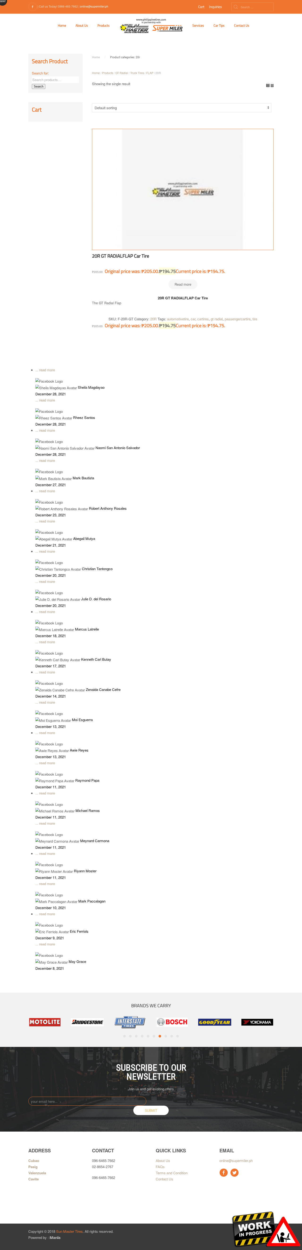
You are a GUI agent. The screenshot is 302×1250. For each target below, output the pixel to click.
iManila (55, 1237)
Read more (183, 284)
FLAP (149, 73)
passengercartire (238, 318)
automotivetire (178, 318)
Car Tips (219, 25)
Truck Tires (137, 73)
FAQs (160, 1166)
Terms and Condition (172, 1172)
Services (198, 25)
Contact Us (241, 25)
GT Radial (121, 73)
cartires (203, 318)
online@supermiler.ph (94, 6)
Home (62, 25)
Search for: (40, 73)
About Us (82, 25)
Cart (201, 6)
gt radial (217, 318)
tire (254, 318)
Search (38, 86)
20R (153, 318)
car (193, 318)
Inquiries (215, 6)
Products (103, 25)
